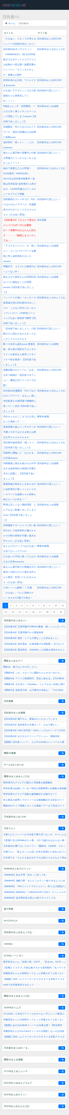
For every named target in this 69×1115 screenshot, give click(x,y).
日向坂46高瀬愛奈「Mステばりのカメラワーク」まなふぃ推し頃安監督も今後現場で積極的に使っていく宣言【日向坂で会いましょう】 (19, 400)
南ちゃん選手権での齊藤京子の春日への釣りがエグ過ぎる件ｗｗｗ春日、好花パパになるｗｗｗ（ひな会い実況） (19, 574)
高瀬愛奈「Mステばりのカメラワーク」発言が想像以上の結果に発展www (19, 131)
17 (40, 612)
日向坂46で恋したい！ (49, 90)
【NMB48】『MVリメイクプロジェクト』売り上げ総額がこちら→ (34, 887)
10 (55, 605)
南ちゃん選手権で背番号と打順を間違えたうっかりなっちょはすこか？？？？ (19, 157)
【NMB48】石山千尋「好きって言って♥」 (25, 874)
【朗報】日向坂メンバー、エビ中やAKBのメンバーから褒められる (33, 743)
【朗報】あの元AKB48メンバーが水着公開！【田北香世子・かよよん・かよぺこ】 (32, 1026)
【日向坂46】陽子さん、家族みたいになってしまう (30, 718)
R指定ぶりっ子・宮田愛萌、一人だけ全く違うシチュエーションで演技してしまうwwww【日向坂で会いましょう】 (19, 114)
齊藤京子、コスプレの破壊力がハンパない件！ (19, 269)
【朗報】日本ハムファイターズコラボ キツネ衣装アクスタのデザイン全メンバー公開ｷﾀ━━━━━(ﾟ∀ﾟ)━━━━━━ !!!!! (34, 980)
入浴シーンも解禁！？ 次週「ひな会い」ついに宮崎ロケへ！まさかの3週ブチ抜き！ (18, 592)
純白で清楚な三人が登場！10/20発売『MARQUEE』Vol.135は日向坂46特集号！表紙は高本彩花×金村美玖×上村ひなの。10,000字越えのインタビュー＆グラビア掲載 (19, 181)
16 (33, 612)
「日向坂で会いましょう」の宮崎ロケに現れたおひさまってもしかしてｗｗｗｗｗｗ (19, 333)
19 (54, 612)
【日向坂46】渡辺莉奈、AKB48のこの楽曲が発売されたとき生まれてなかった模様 (34, 650)
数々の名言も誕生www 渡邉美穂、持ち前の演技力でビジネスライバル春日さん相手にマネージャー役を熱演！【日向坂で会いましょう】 (19, 354)
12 (6, 612)
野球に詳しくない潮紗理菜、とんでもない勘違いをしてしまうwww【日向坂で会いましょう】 (19, 512)
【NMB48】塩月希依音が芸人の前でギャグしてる (29, 897)
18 (47, 612)
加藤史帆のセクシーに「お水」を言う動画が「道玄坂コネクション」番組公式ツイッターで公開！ (19, 377)
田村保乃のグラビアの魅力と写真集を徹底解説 (27, 782)
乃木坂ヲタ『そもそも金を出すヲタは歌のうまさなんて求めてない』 (34, 858)
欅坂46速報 (43, 416)
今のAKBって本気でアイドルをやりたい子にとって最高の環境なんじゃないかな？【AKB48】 (33, 1014)
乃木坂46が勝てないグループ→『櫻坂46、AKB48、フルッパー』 (34, 846)
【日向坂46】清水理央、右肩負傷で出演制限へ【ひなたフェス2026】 (33, 644)
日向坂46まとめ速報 (47, 106)
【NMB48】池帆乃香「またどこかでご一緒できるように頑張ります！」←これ (34, 881)
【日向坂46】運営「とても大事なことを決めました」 (31, 638)
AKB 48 (14, 5)
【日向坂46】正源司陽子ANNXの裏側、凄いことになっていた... (34, 627)
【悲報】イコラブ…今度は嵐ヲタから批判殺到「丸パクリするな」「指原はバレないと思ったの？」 (34, 968)
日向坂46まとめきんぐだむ (51, 49)
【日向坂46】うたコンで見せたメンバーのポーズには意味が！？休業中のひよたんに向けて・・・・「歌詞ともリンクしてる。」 (19, 230)
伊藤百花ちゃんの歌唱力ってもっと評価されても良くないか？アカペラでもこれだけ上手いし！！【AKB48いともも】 (33, 1020)
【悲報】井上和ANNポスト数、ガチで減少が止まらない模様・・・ (33, 841)
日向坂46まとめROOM (49, 38)
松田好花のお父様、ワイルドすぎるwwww (19, 83)
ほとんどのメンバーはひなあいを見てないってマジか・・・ (19, 548)
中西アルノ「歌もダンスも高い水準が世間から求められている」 (34, 852)
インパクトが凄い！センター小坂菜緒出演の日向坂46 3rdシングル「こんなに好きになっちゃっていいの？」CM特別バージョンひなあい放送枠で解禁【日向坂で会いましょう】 (19, 310)
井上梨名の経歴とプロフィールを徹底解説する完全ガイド (33, 799)
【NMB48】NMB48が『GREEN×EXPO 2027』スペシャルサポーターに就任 (34, 893)
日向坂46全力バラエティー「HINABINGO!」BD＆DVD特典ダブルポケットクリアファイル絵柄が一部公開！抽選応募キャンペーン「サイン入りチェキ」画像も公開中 (19, 62)
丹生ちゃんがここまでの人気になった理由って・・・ (19, 419)
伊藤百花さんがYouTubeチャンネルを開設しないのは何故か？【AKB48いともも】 (33, 1032)
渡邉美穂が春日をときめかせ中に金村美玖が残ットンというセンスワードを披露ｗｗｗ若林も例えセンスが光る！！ (19, 491)
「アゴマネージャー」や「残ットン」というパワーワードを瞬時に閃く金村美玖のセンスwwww (19, 253)
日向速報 (41, 219)
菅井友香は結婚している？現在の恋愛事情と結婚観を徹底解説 (34, 789)
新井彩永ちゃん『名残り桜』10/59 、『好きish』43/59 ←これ (34, 962)
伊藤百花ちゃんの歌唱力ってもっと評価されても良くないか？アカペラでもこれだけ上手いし (33, 974)
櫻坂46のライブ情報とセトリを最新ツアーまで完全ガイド (33, 805)
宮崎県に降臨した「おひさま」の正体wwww (19, 455)
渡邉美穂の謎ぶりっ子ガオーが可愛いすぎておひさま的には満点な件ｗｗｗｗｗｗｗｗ (19, 431)
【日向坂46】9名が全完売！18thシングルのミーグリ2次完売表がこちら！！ (34, 731)
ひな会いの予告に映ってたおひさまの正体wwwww (19, 559)
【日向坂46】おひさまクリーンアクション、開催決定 (31, 736)
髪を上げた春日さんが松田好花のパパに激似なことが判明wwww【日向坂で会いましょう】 (19, 284)
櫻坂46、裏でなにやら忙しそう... (20, 666)
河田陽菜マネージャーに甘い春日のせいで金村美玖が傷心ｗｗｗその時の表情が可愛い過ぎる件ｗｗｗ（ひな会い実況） (19, 533)
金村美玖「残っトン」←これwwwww (18, 145)
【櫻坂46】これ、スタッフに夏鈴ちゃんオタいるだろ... (32, 672)
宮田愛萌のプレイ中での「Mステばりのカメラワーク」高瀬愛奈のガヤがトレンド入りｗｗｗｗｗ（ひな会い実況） (19, 207)
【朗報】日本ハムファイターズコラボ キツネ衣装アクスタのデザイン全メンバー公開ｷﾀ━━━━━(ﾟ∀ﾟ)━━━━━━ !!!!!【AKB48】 (34, 1037)
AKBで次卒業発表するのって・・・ (22, 984)
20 (60, 612)
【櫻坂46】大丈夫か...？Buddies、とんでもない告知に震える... (34, 685)
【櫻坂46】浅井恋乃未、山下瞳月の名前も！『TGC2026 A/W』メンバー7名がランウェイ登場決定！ (33, 691)
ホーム (11, 23)
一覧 (62, 620)
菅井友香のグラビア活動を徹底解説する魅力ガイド (30, 793)
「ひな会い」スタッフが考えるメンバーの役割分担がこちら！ (19, 41)
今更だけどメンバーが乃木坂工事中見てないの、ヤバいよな (34, 834)
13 (12, 612)
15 (26, 612)
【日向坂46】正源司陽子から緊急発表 (23, 632)
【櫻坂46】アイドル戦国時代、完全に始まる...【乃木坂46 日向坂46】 (33, 679)
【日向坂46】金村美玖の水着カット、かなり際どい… (31, 724)
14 (19, 612)
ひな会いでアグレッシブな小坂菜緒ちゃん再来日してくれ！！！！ (19, 95)
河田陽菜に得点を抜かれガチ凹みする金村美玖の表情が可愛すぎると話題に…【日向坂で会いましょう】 (19, 471)
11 (62, 605)
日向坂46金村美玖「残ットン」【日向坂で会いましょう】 (19, 445)
